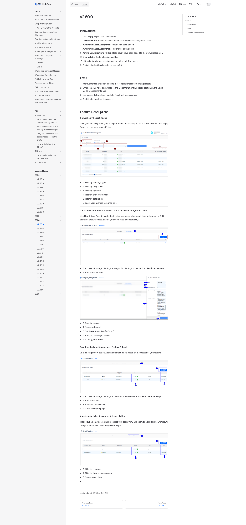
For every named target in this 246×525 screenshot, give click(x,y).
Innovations (191, 24)
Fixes (189, 29)
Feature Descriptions (195, 33)
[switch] (208, 4)
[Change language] (199, 4)
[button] (48, 11)
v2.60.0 (188, 20)
